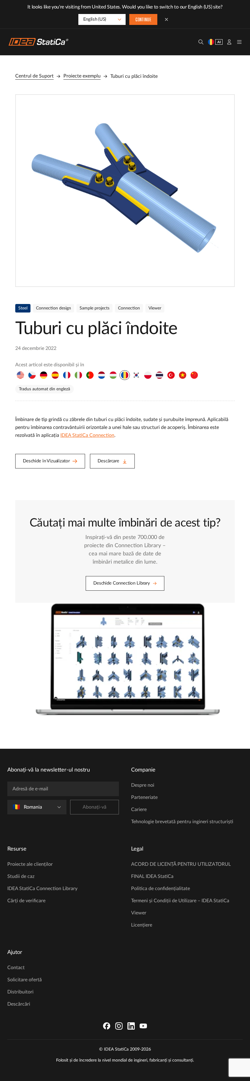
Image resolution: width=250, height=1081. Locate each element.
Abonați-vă (94, 807)
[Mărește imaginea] (125, 190)
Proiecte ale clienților (30, 864)
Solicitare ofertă (24, 979)
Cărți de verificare (26, 900)
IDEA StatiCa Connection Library (42, 888)
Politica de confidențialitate (160, 888)
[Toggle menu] (239, 42)
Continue (143, 20)
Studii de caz (20, 876)
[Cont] (229, 42)
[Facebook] (106, 1026)
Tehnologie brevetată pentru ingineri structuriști (182, 821)
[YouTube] (143, 1026)
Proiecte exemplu (82, 76)
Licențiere (141, 925)
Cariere (139, 809)
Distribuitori (20, 991)
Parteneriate (144, 797)
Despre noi (142, 785)
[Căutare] (201, 42)
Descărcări (18, 1004)
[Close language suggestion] (166, 19)
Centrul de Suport (34, 76)
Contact (16, 967)
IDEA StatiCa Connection (87, 435)
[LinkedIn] (131, 1026)
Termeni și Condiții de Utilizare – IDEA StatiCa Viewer (180, 906)
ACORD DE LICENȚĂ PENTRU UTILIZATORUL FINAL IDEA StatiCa (181, 870)
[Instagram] (119, 1026)
